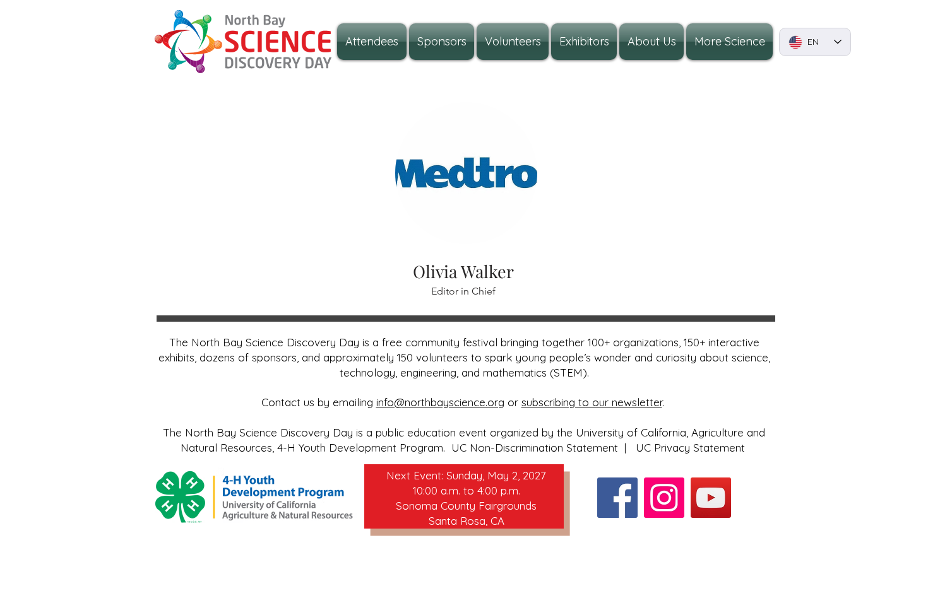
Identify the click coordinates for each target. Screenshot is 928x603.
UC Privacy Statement (690, 447)
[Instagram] (664, 497)
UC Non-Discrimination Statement (534, 447)
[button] (651, 41)
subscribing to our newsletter (591, 402)
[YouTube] (711, 497)
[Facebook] (617, 497)
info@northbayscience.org (440, 402)
